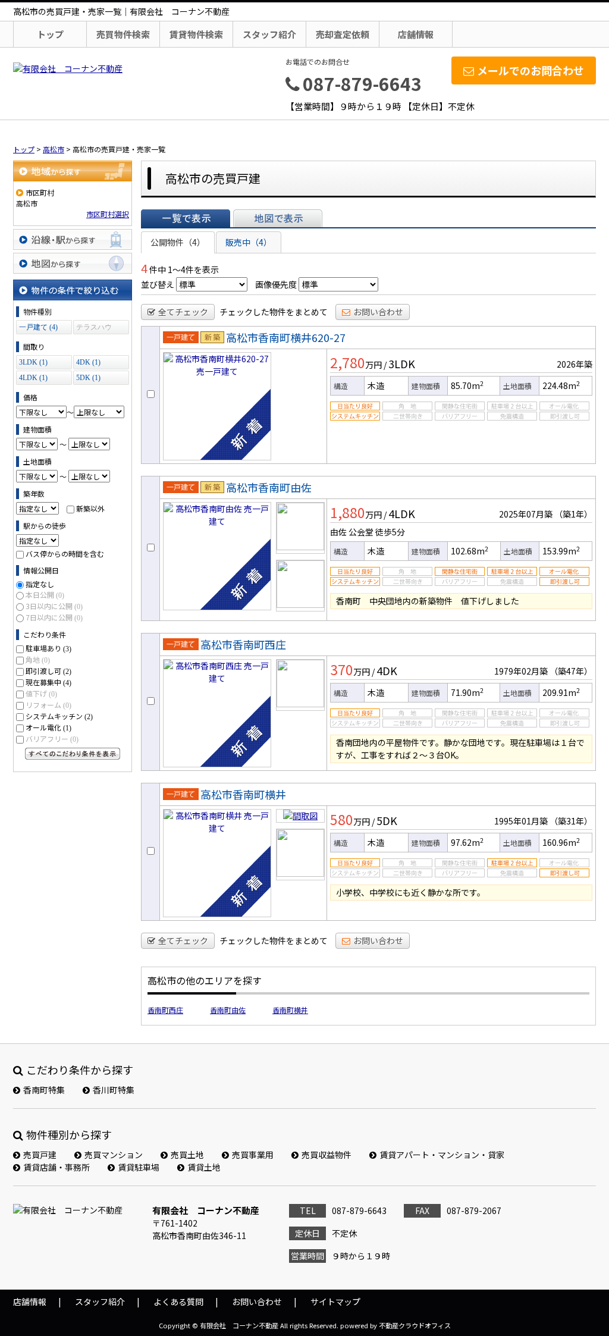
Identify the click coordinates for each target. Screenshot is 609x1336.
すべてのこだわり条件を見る (72, 754)
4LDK (401, 513)
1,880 (347, 512)
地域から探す (72, 171)
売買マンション (113, 1155)
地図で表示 (277, 218)
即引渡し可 (48, 671)
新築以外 (90, 508)
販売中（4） (248, 242)
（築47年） (571, 671)
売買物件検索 (123, 34)
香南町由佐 (228, 1010)
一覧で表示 (185, 218)
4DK (386, 670)
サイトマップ (335, 1301)
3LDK (401, 363)
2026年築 (574, 364)
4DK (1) (88, 362)
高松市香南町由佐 (269, 487)
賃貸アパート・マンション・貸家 (441, 1155)
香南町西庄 (165, 1010)
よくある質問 (178, 1301)
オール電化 (48, 727)
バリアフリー (52, 738)
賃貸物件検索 (196, 34)
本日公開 (45, 594)
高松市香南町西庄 (243, 644)
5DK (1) (88, 378)
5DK (386, 820)
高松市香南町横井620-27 (286, 337)
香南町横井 (290, 1010)
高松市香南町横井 (243, 794)
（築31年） (571, 821)
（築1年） (573, 514)
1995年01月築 (521, 821)
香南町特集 (44, 1090)
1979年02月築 (521, 671)
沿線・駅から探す (72, 239)
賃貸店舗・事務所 (56, 1167)
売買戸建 (39, 1155)
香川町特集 (113, 1090)
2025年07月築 (526, 514)
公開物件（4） (177, 242)
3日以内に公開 (54, 606)
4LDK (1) (33, 378)
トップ (50, 34)
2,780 (347, 362)
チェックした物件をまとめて (273, 312)
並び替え (157, 284)
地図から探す (72, 263)
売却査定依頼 (342, 34)
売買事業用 (253, 1155)
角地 (38, 659)
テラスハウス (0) (94, 328)
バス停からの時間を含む (65, 553)
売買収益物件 (326, 1155)
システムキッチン (59, 716)
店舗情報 (416, 34)
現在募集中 (48, 682)
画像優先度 (276, 284)
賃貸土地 (204, 1167)
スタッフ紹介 (269, 34)
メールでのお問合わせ (530, 70)
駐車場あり (48, 648)
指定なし (40, 584)
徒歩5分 (390, 532)
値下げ (41, 693)
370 (341, 669)
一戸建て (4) (38, 327)
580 (341, 819)
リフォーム (48, 705)
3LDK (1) (33, 362)
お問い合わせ (378, 312)
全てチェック (183, 312)
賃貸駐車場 (138, 1167)
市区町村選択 (107, 214)
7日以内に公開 (54, 617)
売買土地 (187, 1155)
